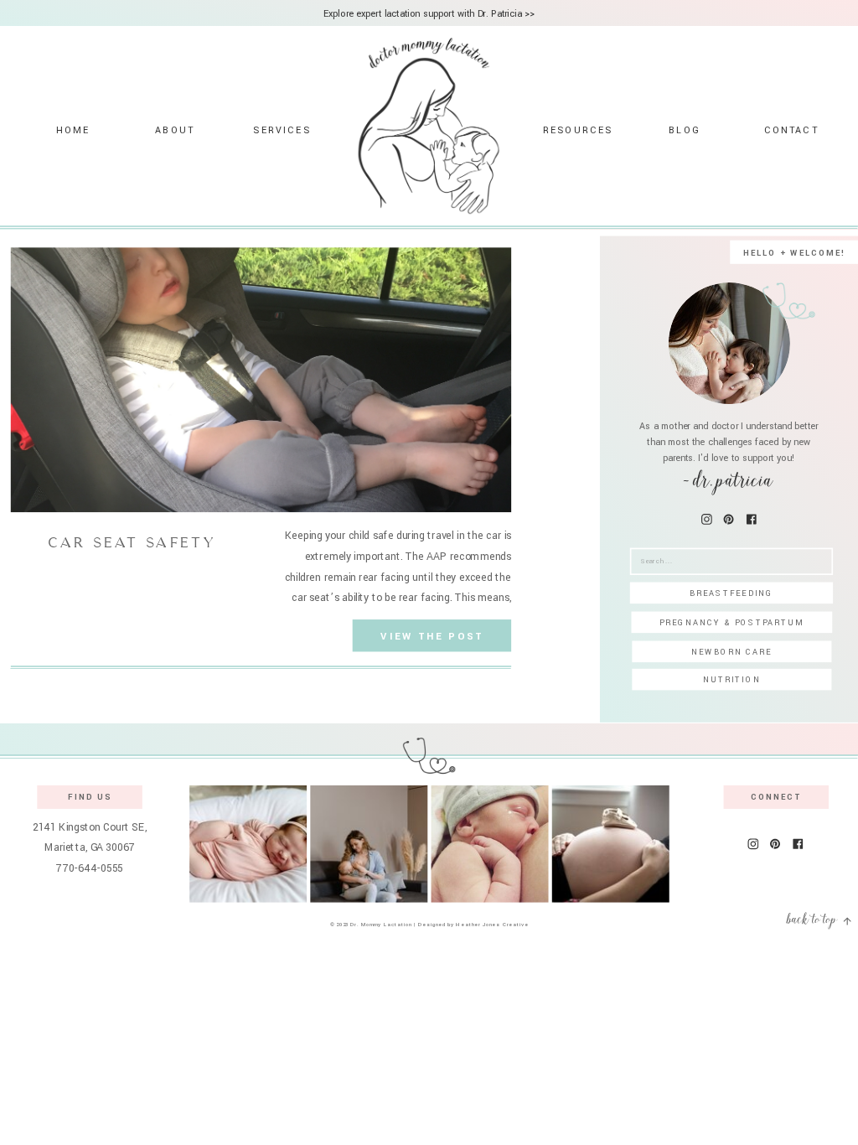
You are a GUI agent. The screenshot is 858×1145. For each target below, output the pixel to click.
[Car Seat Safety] (261, 379)
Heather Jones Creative (491, 924)
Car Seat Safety (132, 543)
